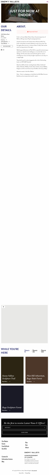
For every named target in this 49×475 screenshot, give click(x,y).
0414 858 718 (4, 41)
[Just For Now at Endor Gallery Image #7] (20, 225)
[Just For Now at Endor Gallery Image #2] (20, 113)
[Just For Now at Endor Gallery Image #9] (20, 269)
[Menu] (47, 1)
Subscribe (24, 432)
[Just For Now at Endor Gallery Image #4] (20, 158)
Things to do (26, 351)
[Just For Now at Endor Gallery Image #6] (20, 203)
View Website (4, 43)
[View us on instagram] (3, 50)
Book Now (6, 46)
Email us (3, 40)
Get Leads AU (34, 470)
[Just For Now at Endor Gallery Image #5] (20, 180)
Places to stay (35, 351)
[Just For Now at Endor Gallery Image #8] (20, 247)
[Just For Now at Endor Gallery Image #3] (20, 136)
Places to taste (43, 351)
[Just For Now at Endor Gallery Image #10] (20, 292)
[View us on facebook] (1, 50)
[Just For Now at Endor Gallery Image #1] (20, 91)
